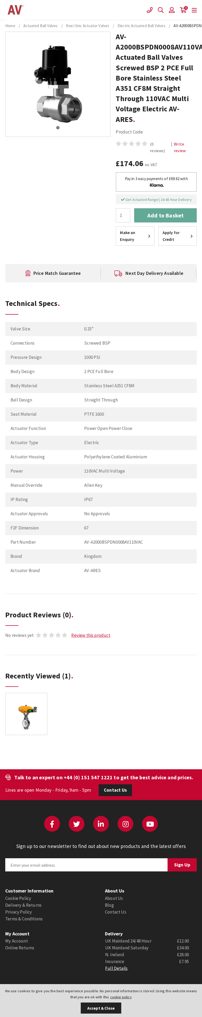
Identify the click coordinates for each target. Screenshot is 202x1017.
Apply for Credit (171, 236)
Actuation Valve (15, 10)
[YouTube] (150, 824)
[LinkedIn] (101, 824)
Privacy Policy (18, 912)
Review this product (90, 635)
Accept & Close (101, 1008)
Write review (180, 147)
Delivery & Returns (23, 905)
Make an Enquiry (127, 236)
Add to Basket (165, 215)
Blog (109, 905)
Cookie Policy (18, 898)
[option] (68, 273)
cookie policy (121, 997)
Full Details (116, 968)
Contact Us (115, 790)
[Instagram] (125, 824)
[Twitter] (76, 824)
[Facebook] (52, 824)
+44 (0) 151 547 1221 (88, 777)
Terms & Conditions (24, 919)
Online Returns (19, 948)
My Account (16, 941)
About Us (114, 898)
